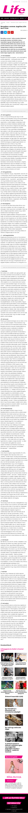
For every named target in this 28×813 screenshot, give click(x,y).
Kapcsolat (14, 810)
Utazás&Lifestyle (14, 18)
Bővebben (11, 780)
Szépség (22, 18)
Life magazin (14, 805)
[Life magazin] (14, 10)
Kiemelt (7, 22)
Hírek (2, 18)
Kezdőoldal (3, 22)
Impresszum (14, 807)
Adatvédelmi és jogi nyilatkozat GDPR (14, 809)
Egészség (6, 18)
